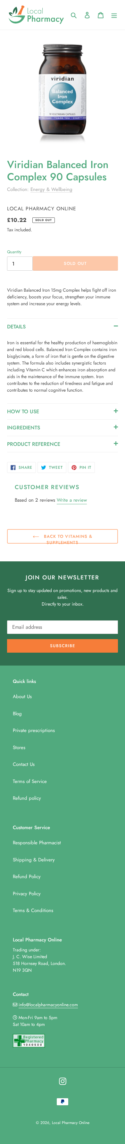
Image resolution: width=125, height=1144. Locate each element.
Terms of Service (30, 781)
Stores (19, 747)
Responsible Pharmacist (37, 842)
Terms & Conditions (33, 910)
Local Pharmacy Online (70, 1123)
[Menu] (114, 15)
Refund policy (27, 798)
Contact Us (24, 764)
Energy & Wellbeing (51, 189)
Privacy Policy (27, 893)
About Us (22, 696)
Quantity (14, 252)
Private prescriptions (34, 730)
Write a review (72, 500)
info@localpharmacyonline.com (48, 1004)
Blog (17, 713)
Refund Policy (27, 876)
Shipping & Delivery (34, 859)
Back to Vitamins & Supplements (67, 538)
